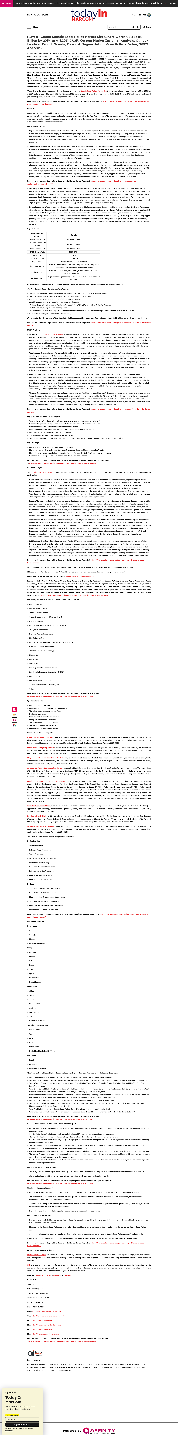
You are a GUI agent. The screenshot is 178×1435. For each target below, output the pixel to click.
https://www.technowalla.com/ (44, 1329)
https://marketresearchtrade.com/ (46, 1334)
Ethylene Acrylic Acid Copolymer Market (45, 758)
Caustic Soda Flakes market (42, 472)
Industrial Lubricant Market (39, 806)
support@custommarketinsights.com (80, 576)
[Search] (133, 27)
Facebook (57, 1275)
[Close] (40, 1390)
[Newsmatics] (14, 725)
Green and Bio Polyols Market (40, 737)
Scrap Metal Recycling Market (40, 748)
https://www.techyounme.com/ (44, 1320)
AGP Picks (6, 3)
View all (173, 3)
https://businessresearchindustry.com (46, 1325)
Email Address (12, 1415)
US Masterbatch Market (37, 816)
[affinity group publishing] (14, 720)
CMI (28, 1265)
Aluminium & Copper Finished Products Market (47, 781)
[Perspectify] (14, 715)
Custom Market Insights (36, 1255)
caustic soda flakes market (53, 334)
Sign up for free (22, 1424)
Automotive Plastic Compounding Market (45, 768)
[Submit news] (14, 709)
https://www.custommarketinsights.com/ (48, 1316)
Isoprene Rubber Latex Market (40, 826)
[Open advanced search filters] (137, 27)
